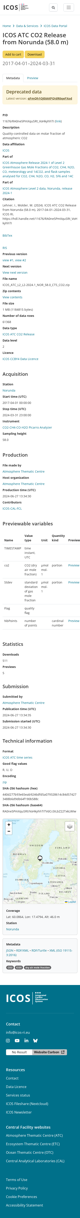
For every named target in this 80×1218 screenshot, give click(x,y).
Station (8, 384)
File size (8, 303)
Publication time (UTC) (19, 709)
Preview (32, 78)
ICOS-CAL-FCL (12, 508)
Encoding (9, 776)
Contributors (12, 502)
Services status (18, 1095)
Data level (10, 340)
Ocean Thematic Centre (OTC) (29, 1152)
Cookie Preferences (21, 1196)
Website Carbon (46, 1052)
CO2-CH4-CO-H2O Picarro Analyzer (27, 427)
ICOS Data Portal (55, 26)
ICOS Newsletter (19, 1112)
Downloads (11, 654)
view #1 (8, 260)
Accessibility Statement (24, 1205)
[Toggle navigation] (68, 7)
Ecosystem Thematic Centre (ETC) (33, 1144)
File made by (12, 465)
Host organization (16, 478)
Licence (8, 353)
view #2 (20, 260)
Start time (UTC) (14, 397)
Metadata (13, 944)
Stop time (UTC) (14, 409)
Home (7, 26)
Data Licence (16, 1086)
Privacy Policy (17, 1188)
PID (5, 115)
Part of (8, 156)
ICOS (6, 150)
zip (5, 782)
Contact (12, 1078)
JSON (10, 950)
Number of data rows (18, 316)
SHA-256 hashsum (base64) (22, 805)
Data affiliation (14, 144)
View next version (15, 272)
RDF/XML (23, 950)
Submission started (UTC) (21, 721)
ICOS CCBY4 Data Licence (20, 359)
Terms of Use (16, 1179)
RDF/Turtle (40, 950)
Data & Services (27, 26)
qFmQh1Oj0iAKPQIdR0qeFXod (50, 98)
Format (8, 751)
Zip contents (12, 291)
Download (35, 54)
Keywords (13, 961)
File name (10, 279)
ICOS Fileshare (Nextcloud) (27, 1103)
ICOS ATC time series (17, 757)
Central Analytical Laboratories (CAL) (35, 1161)
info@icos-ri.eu (18, 1032)
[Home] (16, 7)
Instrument (11, 421)
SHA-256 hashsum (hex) (20, 788)
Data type (10, 328)
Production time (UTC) (19, 490)
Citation (8, 199)
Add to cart (13, 54)
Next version (12, 266)
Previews (9, 667)
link (58, 121)
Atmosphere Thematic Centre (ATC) (34, 1135)
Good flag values (15, 764)
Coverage (13, 911)
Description (11, 127)
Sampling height (14, 434)
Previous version (15, 254)
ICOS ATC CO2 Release (19, 334)
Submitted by (13, 697)
